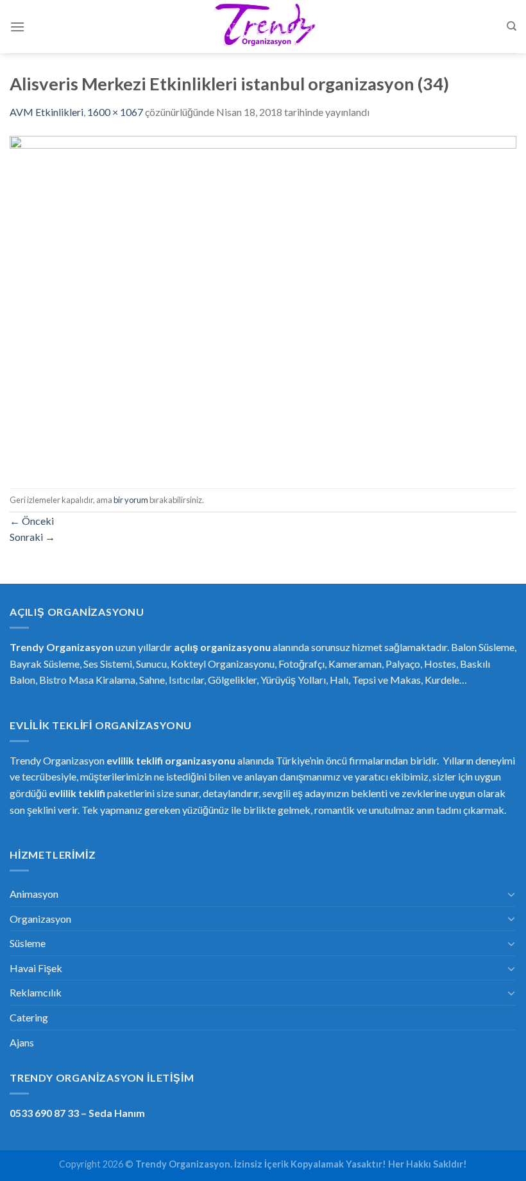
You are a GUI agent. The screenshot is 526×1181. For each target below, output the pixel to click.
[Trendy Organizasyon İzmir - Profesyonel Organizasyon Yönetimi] (263, 27)
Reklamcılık (36, 992)
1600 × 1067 (115, 112)
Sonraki (32, 537)
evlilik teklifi (77, 793)
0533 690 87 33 (44, 1113)
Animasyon (34, 894)
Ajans (22, 1042)
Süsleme (28, 943)
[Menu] (17, 26)
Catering (29, 1017)
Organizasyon (40, 919)
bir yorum (131, 500)
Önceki (32, 521)
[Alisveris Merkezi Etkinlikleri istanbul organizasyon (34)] (263, 303)
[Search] (511, 26)
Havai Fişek (36, 968)
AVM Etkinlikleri (46, 112)
